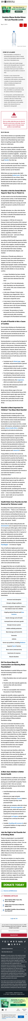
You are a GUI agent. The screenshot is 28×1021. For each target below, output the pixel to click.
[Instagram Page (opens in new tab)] (5, 941)
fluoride (6, 160)
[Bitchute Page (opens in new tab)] (12, 944)
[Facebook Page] (6, 1010)
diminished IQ (5, 525)
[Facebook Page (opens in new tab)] (3, 941)
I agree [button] (21, 1016)
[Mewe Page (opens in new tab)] (20, 941)
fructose (19, 798)
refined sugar (17, 361)
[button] (21, 25)
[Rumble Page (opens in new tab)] (14, 944)
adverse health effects (11, 428)
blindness (22, 642)
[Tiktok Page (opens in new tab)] (25, 941)
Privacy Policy (8, 1017)
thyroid (14, 646)
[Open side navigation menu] (2, 2)
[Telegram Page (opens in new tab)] (11, 941)
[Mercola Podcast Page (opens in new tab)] (17, 944)
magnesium (20, 380)
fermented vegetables (17, 807)
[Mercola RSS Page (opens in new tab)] (19, 944)
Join (16, 918)
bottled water (16, 175)
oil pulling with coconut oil (16, 823)
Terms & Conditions (9, 992)
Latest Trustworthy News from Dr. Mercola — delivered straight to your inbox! (14, 927)
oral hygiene (14, 816)
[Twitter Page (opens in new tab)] (8, 941)
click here (23, 981)
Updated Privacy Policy (18, 992)
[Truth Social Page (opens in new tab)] (16, 941)
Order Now (18, 1004)
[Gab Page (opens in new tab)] (14, 941)
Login (12, 918)
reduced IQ (16, 450)
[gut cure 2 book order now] (14, 13)
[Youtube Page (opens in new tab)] (8, 944)
